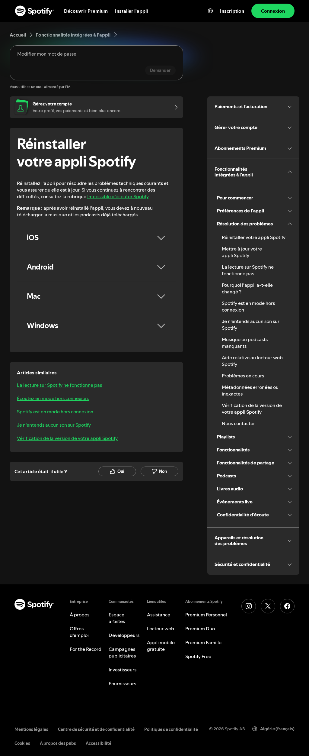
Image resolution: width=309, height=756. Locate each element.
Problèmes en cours (243, 375)
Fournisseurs (122, 683)
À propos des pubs (58, 743)
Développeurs (124, 635)
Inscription (232, 11)
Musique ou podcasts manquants (245, 342)
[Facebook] (287, 606)
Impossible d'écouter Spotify (117, 196)
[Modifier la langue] (210, 11)
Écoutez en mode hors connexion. (53, 398)
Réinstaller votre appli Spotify (253, 237)
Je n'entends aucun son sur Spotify (54, 425)
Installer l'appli (131, 11)
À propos (79, 614)
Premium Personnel (206, 614)
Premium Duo (200, 628)
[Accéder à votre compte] (174, 107)
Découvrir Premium (86, 11)
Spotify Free (198, 656)
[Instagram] (248, 606)
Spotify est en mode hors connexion (55, 411)
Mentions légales (31, 729)
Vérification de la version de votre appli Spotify (67, 438)
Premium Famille (203, 642)
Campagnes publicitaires (122, 652)
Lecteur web (160, 628)
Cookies (22, 743)
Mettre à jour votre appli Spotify (242, 252)
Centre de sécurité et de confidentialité (96, 729)
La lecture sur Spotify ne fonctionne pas (59, 385)
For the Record (85, 649)
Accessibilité (98, 743)
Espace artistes (117, 618)
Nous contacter (238, 423)
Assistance (158, 614)
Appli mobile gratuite (161, 645)
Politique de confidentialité (171, 729)
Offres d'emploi (79, 631)
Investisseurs (122, 669)
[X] (268, 606)
